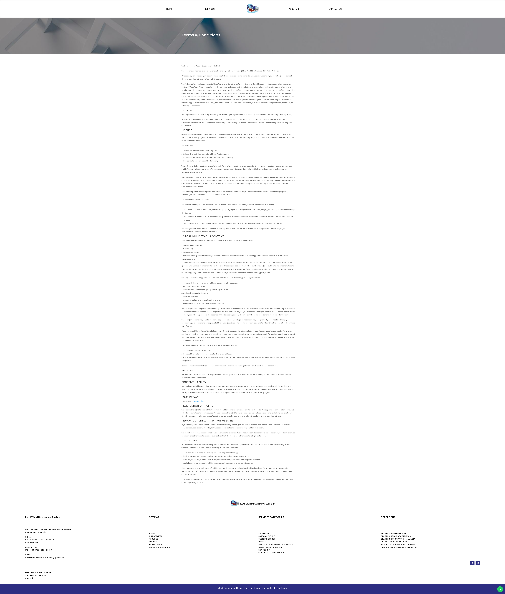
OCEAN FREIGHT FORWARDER (394, 542)
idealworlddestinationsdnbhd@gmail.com (44, 557)
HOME (152, 533)
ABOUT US (153, 539)
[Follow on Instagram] (478, 563)
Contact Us (335, 9)
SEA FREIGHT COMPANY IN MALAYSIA (398, 539)
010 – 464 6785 (32, 550)
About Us (294, 9)
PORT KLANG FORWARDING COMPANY (398, 544)
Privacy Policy (197, 401)
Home (169, 9)
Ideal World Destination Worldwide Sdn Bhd (259, 588)
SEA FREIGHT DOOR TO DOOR (271, 553)
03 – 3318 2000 (32, 540)
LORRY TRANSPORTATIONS (270, 547)
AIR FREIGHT (264, 533)
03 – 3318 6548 (48, 540)
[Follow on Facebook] (472, 563)
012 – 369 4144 (47, 550)
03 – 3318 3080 (32, 542)
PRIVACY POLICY (156, 544)
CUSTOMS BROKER (266, 539)
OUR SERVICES (155, 536)
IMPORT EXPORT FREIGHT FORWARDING (276, 544)
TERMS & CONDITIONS (159, 547)
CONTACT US (154, 542)
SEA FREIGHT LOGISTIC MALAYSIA (396, 536)
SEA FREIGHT (264, 550)
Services (209, 9)
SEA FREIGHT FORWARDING (393, 533)
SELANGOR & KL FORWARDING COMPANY (399, 547)
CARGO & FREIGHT (266, 536)
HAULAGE (262, 542)
